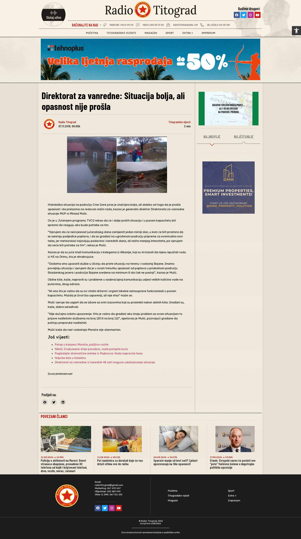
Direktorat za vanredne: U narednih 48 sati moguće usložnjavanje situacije (105, 362)
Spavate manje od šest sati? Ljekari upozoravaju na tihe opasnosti (175, 462)
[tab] (212, 137)
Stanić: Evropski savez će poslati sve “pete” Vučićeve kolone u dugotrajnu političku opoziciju (233, 464)
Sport (170, 32)
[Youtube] (257, 15)
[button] (45, 402)
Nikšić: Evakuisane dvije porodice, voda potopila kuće (91, 349)
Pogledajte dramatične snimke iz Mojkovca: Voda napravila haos (98, 353)
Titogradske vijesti (121, 32)
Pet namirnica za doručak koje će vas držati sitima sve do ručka (120, 462)
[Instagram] (251, 15)
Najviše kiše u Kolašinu (70, 358)
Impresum (208, 32)
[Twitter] (244, 15)
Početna (92, 32)
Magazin (151, 32)
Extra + (187, 32)
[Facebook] (237, 15)
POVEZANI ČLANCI (54, 416)
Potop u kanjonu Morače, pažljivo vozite (82, 344)
